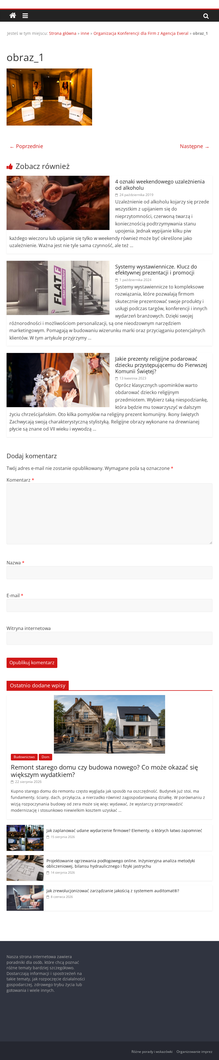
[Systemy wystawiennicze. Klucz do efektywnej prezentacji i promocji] (58, 264)
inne (85, 33)
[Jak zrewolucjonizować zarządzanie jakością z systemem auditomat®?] (25, 888)
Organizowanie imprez (194, 1051)
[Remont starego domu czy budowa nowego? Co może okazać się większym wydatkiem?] (109, 698)
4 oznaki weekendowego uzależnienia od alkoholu (160, 184)
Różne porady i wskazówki (152, 1051)
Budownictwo (24, 756)
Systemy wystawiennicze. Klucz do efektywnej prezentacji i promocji (156, 269)
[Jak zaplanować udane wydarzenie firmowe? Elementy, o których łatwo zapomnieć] (25, 828)
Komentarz (20, 480)
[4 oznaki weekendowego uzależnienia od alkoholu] (58, 179)
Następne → (195, 146)
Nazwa (16, 563)
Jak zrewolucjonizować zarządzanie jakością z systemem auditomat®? (112, 890)
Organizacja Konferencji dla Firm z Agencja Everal (141, 33)
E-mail (15, 595)
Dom (45, 756)
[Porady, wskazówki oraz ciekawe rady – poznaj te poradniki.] (13, 16)
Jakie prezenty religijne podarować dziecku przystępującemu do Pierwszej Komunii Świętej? (161, 364)
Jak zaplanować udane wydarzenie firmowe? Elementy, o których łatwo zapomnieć (124, 830)
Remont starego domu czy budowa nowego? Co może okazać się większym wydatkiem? (104, 771)
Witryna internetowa (29, 628)
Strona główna (62, 33)
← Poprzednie (26, 146)
